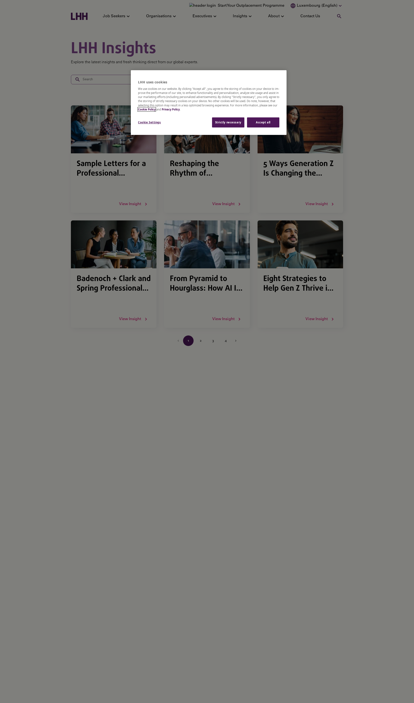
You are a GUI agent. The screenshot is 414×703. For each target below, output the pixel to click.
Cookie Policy (146, 109)
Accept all (263, 122)
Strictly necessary (228, 122)
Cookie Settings (149, 122)
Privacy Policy (171, 109)
